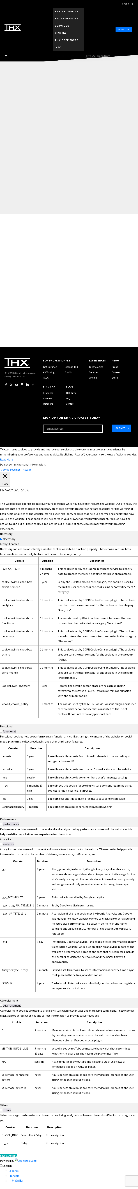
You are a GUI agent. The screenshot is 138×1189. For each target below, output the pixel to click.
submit (120, 428)
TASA (46, 377)
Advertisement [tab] (9, 1000)
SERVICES (62, 26)
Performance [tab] (8, 819)
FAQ (68, 398)
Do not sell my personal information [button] (22, 464)
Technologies (96, 366)
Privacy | (8, 376)
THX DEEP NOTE (66, 40)
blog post (61, 237)
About (116, 360)
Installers (48, 403)
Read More (6, 459)
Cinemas (47, 398)
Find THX (49, 386)
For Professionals (56, 360)
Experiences (97, 360)
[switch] (1, 731)
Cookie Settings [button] (10, 469)
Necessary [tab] (6, 534)
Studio (68, 372)
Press (115, 366)
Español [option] (14, 1170)
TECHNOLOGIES (67, 18)
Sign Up (123, 29)
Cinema (93, 377)
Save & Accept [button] (8, 1155)
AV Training (49, 372)
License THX (71, 366)
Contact (70, 403)
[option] (73, 1170)
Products (48, 393)
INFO (58, 47)
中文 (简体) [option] (16, 1181)
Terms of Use (18, 376)
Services (93, 372)
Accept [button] (27, 469)
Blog (69, 386)
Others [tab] (4, 1105)
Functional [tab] (6, 726)
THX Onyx (71, 393)
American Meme (26, 93)
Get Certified (50, 366)
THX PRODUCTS (67, 11)
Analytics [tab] (5, 839)
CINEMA (60, 33)
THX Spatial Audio (34, 118)
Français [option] (14, 1175)
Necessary (9, 539)
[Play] (69, 169)
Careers (116, 372)
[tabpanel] (69, 632)
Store (115, 377)
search (126, 4)
